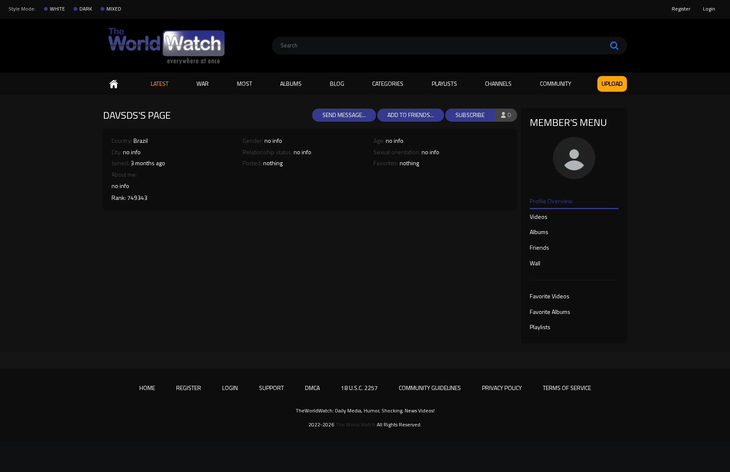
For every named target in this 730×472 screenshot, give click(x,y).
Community (555, 83)
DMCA (312, 387)
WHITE (57, 9)
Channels (498, 83)
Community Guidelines (430, 387)
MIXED (113, 9)
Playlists (444, 83)
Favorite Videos (549, 296)
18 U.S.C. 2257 (359, 387)
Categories (387, 83)
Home (113, 84)
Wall (535, 263)
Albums (291, 83)
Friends (539, 248)
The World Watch (355, 424)
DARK (85, 9)
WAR (202, 83)
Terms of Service (567, 387)
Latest (160, 83)
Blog (337, 83)
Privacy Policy (502, 387)
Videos (539, 217)
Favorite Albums (550, 312)
